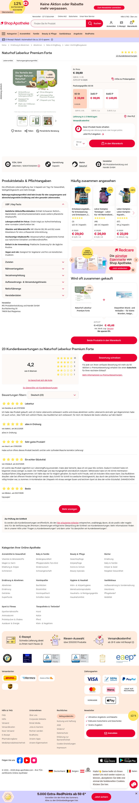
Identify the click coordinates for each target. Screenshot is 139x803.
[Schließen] (109, 361)
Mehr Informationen (70, 429)
